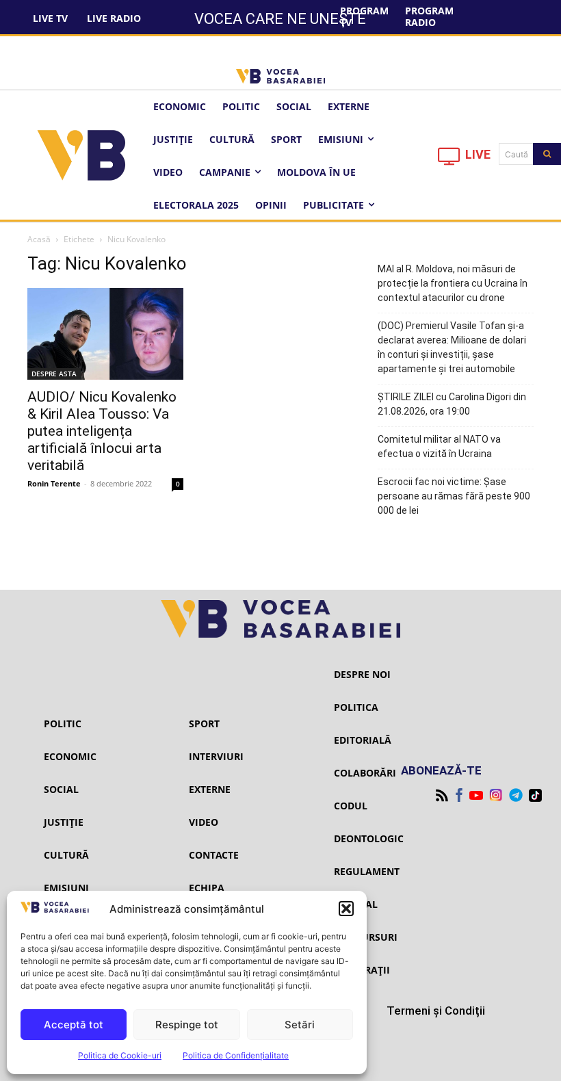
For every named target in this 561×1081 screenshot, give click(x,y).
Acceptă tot (73, 1024)
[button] (346, 908)
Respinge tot (186, 1024)
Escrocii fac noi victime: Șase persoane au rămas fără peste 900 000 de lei (454, 496)
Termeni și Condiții (436, 1010)
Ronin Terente (54, 483)
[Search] (547, 154)
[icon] (449, 160)
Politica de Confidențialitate (236, 1055)
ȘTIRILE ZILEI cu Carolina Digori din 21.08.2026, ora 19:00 (452, 404)
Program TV (364, 16)
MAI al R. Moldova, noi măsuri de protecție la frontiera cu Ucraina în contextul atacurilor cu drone (452, 283)
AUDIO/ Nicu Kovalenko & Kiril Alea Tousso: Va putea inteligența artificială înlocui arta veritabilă (102, 431)
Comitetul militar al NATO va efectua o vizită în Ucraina (439, 446)
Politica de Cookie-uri (119, 1055)
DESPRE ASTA (54, 373)
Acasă (39, 239)
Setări (300, 1024)
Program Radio (429, 16)
